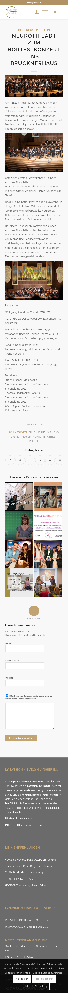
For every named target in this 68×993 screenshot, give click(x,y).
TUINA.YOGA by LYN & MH (20, 879)
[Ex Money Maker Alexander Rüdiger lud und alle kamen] (48, 554)
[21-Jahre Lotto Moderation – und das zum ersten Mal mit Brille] (19, 525)
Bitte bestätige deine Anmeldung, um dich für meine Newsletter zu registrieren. (28, 697)
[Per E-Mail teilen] (50, 460)
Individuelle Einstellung (34, 986)
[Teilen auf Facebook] (10, 460)
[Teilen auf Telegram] (40, 460)
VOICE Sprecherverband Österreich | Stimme (30, 859)
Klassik (26, 436)
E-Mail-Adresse (13, 660)
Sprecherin (42, 30)
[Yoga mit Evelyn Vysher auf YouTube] (19, 582)
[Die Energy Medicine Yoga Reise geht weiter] (48, 525)
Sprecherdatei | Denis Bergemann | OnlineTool (31, 866)
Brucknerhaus (39, 432)
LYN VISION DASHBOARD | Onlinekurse (27, 920)
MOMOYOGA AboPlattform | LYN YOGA (27, 926)
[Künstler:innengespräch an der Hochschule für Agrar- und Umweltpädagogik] (48, 582)
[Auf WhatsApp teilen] (20, 460)
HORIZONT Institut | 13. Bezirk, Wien (25, 885)
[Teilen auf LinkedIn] (30, 460)
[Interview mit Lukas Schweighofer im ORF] (19, 554)
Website (9, 678)
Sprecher (34, 441)
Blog (21, 30)
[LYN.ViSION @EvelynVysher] (28, 12)
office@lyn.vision (34, 2)
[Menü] (43, 12)
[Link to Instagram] (60, 460)
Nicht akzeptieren (44, 979)
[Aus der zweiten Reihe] (19, 496)
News (30, 30)
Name (8, 643)
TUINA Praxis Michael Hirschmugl (24, 872)
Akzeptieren (22, 979)
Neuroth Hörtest (45, 436)
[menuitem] (35, 12)
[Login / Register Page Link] (35, 12)
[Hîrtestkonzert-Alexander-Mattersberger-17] (34, 86)
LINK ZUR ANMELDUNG (19, 957)
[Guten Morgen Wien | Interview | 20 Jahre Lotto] (48, 496)
